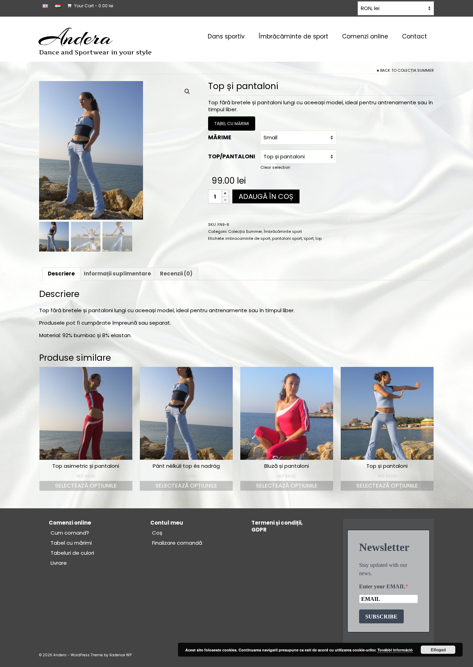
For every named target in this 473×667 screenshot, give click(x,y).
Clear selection (275, 167)
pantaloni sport (287, 238)
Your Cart (93, 6)
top (318, 238)
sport (309, 238)
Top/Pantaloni (231, 156)
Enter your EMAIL (382, 586)
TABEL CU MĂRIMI (231, 123)
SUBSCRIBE (381, 617)
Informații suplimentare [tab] (117, 273)
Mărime (219, 137)
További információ (395, 649)
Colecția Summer (416, 70)
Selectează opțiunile (86, 486)
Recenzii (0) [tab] (176, 273)
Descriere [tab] (61, 273)
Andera (75, 37)
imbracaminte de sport (247, 238)
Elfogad (438, 650)
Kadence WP (120, 655)
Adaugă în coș (266, 196)
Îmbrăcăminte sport (283, 231)
